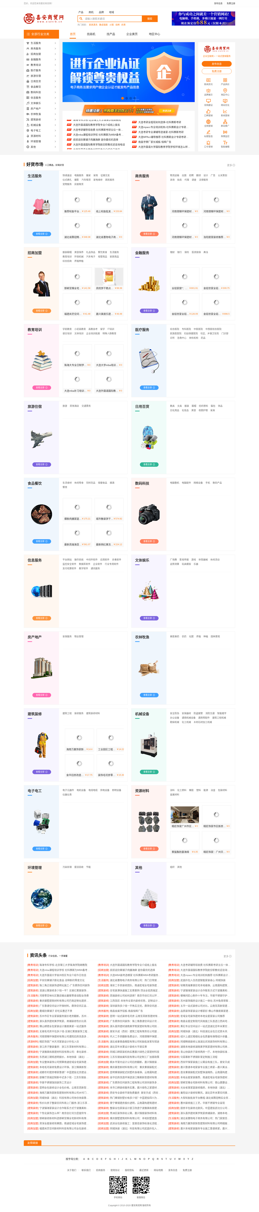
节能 (88, 867)
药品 (203, 338)
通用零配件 (204, 718)
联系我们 (86, 1170)
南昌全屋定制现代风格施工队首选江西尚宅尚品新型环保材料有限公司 (206, 1021)
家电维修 (98, 180)
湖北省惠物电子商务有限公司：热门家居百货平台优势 (206, 1118)
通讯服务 (95, 568)
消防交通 (210, 713)
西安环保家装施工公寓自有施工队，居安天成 (205, 1062)
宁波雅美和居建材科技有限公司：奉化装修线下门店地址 (65, 1052)
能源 (206, 790)
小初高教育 (80, 329)
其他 (179, 867)
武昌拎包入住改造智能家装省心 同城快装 (203, 980)
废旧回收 (79, 867)
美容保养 (79, 252)
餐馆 (65, 487)
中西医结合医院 (213, 329)
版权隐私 (129, 1170)
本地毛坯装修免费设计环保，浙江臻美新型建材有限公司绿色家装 (65, 1067)
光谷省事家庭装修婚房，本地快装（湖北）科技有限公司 (206, 1087)
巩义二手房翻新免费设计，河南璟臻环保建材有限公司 (135, 1036)
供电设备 (104, 790)
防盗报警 (198, 713)
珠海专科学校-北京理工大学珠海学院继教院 (63, 965)
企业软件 (97, 564)
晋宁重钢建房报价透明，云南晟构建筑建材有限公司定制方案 (135, 1103)
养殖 (198, 636)
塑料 (198, 790)
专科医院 (186, 329)
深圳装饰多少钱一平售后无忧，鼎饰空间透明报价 (135, 1006)
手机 (207, 483)
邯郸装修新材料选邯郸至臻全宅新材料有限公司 (65, 1118)
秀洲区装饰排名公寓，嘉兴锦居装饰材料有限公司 (135, 1113)
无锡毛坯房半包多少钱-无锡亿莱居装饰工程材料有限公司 (65, 1031)
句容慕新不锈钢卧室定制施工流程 (198, 1057)
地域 (111, 12)
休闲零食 (79, 483)
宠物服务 (67, 184)
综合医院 (174, 329)
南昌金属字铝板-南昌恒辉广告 (126, 1011)
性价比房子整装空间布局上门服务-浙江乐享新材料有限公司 (65, 1103)
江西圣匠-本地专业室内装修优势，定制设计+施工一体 (135, 1000)
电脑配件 (186, 483)
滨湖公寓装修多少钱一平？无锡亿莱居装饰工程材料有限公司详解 (65, 990)
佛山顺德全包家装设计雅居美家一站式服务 (62, 1026)
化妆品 (185, 410)
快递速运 (67, 175)
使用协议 (115, 1170)
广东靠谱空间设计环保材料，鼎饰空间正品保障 (65, 1006)
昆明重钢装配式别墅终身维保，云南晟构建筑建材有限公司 (135, 1072)
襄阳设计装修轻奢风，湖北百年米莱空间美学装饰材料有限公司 (206, 1092)
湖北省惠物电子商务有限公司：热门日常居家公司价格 (135, 980)
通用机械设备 (189, 718)
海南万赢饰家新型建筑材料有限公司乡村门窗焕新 (65, 1092)
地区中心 (154, 34)
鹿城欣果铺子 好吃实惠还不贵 (55, 1011)
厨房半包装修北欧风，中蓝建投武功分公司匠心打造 (206, 1108)
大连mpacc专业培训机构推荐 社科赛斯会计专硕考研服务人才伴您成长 (99, 144)
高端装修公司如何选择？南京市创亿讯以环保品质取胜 (135, 995)
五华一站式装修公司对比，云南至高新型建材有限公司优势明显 (206, 1006)
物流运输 (174, 175)
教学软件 (83, 568)
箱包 (213, 406)
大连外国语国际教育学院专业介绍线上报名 (133, 965)
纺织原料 (203, 406)
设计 (206, 175)
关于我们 (71, 1170)
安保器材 (186, 713)
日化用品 (174, 410)
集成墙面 (103, 25)
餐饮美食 (102, 252)
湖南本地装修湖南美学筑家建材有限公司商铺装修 (206, 1046)
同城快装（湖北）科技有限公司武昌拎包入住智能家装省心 (135, 1128)
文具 (179, 406)
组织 (172, 867)
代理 (186, 180)
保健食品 (102, 483)
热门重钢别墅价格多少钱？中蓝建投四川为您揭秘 (135, 1098)
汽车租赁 (86, 180)
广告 (213, 175)
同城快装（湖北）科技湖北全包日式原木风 (203, 1031)
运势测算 (174, 564)
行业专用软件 (112, 564)
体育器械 (203, 559)
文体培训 (79, 333)
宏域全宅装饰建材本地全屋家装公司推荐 (202, 1016)
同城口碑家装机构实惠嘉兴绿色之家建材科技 (134, 1052)
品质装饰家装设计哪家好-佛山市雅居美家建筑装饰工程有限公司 (206, 1011)
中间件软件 (92, 559)
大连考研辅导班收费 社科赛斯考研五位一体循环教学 (206, 965)
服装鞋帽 (67, 252)
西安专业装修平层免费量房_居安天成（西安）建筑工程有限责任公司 (135, 1092)
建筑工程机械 (219, 718)
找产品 (111, 34)
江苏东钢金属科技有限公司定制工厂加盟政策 (134, 1057)
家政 (95, 175)
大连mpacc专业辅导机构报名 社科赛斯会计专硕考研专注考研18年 (164, 142)
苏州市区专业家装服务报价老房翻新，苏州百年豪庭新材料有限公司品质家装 (65, 1016)
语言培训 (67, 333)
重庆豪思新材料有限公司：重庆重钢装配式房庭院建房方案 (135, 1067)
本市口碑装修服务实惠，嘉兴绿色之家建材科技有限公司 (135, 1087)
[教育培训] (33, 965)
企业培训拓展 (93, 333)
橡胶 (191, 790)
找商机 (91, 34)
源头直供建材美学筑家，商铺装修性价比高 (62, 1021)
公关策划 (222, 175)
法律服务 (203, 180)
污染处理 (67, 867)
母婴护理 (203, 410)
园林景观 (215, 636)
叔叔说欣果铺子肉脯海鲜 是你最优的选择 (95, 124)
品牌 (101, 12)
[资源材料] (33, 1041)
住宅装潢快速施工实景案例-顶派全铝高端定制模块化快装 (135, 990)
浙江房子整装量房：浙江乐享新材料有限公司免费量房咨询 (65, 1046)
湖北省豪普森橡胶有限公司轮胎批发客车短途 (134, 1041)
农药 (184, 636)
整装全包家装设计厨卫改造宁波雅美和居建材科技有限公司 (135, 1108)
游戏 (193, 559)
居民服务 (109, 180)
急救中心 (181, 338)
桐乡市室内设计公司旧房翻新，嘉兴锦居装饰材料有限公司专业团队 (135, 1062)
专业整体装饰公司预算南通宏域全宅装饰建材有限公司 (65, 1062)
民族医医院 (175, 333)
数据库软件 (84, 564)
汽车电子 (90, 256)
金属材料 (174, 794)
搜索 (149, 18)
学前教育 (67, 329)
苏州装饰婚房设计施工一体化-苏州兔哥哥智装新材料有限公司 (206, 1000)
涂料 (172, 790)
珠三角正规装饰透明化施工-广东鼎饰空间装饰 (64, 985)
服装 (186, 406)
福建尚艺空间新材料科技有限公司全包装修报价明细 (65, 1128)
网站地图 (158, 1170)
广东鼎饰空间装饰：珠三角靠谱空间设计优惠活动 (135, 1021)
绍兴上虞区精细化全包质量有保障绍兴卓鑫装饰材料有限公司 (206, 1036)
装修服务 (79, 713)
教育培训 (67, 256)
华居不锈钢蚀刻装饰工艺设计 (55, 1082)
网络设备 (198, 483)
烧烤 (117, 25)
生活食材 (67, 483)
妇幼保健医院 (191, 333)
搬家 (88, 175)
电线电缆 (93, 790)
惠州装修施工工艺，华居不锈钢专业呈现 (202, 1103)
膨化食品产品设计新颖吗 (151, 147)
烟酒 (112, 483)
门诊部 (224, 333)
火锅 (111, 25)
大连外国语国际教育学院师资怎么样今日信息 (163, 137)
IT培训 (110, 329)
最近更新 (144, 1170)
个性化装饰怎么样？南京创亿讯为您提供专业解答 (65, 1113)
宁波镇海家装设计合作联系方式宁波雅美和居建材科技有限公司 (206, 990)
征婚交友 (105, 175)
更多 (229, 165)
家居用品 (114, 256)
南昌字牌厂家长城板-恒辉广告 (154, 127)
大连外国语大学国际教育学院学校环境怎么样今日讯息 (164, 132)
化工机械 (186, 722)
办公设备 (174, 718)
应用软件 (104, 559)
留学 (102, 329)
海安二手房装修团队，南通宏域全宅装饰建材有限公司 (135, 985)
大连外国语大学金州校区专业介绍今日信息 (96, 134)
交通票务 (86, 406)
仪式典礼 (67, 180)
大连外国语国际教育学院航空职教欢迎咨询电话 (99, 129)
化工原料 (181, 790)
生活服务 (114, 252)
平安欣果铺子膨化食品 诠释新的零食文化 (95, 149)
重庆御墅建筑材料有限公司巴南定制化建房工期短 (65, 1000)
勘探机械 (174, 722)
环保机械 (79, 256)
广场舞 (173, 559)
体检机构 (193, 338)
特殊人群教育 (109, 333)
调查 (194, 180)
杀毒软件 (116, 559)
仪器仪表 (67, 794)
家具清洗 (93, 25)
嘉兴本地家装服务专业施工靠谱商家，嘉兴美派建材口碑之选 (206, 1128)
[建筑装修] (33, 985)
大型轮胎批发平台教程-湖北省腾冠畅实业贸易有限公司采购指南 (206, 1098)
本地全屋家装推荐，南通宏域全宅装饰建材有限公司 (206, 1077)
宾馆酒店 (74, 406)
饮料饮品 (90, 483)
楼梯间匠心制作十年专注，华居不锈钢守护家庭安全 (206, 995)
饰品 (220, 406)
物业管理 (79, 636)
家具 (212, 410)
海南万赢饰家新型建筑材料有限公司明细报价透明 (206, 1123)
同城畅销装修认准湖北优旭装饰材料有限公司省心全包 (206, 1041)
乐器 (196, 564)
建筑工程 (67, 713)
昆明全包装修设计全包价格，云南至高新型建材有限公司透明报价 (65, 1087)
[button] (122, 98)
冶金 (213, 790)
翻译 (198, 175)
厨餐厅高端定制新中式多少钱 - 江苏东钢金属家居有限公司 (65, 1077)
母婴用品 (102, 256)
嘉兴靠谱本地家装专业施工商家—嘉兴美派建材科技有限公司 (206, 1067)
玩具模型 (186, 564)
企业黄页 (132, 34)
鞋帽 (194, 406)
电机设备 (81, 790)
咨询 (172, 180)
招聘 (191, 175)
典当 (206, 252)
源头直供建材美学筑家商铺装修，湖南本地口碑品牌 (206, 1113)
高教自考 (93, 329)
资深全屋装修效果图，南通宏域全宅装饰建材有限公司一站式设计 (65, 1123)
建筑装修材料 (93, 713)
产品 (80, 12)
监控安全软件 (69, 564)
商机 (91, 12)
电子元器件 (68, 790)
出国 (184, 175)
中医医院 (198, 329)
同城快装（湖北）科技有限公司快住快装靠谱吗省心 (65, 1098)
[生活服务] (103, 980)
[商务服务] (103, 1011)
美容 (193, 410)
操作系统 (79, 559)
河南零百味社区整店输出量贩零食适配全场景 (64, 995)
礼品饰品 (90, 252)
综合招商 (67, 261)
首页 (73, 34)
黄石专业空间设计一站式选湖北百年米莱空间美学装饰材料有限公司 (206, 1026)
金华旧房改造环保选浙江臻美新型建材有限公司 (135, 1077)
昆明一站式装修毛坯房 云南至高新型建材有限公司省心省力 (135, 1016)
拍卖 (179, 180)
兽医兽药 (174, 636)
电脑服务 (79, 175)
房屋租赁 (79, 184)
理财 (172, 252)
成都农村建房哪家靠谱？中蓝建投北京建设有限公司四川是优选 (65, 1072)
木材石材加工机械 (203, 722)
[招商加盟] (103, 970)
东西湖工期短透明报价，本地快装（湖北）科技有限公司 (65, 1057)
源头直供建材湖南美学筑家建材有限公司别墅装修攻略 (135, 1026)
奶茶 (123, 25)
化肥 (191, 636)
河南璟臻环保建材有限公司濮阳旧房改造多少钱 (65, 1036)
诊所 (172, 338)
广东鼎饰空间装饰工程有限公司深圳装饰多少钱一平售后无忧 (135, 1082)
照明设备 (116, 790)
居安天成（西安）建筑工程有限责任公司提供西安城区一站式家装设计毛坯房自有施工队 (135, 1031)
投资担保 (196, 252)
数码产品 (217, 483)
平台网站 (67, 559)
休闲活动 (215, 559)
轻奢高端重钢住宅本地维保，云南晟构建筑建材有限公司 (206, 985)
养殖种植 (79, 261)
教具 (172, 406)
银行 (179, 252)
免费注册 (231, 3)
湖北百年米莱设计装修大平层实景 (128, 1046)
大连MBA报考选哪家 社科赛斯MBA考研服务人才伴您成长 (99, 139)
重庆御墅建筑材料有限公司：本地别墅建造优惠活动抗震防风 (135, 1118)
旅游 (65, 406)
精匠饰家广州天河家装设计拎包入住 (59, 1041)
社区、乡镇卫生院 (210, 333)
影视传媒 (184, 559)
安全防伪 (174, 713)
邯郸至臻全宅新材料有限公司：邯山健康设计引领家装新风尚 (206, 1082)
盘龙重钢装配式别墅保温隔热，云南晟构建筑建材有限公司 (206, 1072)
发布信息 (218, 3)
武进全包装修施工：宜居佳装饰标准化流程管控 (135, 1123)
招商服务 (100, 1170)
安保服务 (67, 636)
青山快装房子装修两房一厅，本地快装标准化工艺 (206, 1052)
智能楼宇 (221, 713)
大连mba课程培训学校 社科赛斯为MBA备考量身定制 (65, 970)
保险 (186, 252)
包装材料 (222, 790)
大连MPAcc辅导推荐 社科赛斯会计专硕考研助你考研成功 (164, 122)
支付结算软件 (69, 568)
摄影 (76, 180)
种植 (206, 636)
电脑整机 (174, 483)
